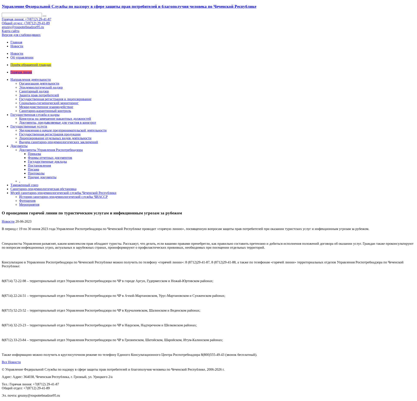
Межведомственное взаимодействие (46, 107)
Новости (16, 46)
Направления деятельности (30, 79)
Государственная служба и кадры (35, 115)
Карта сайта (10, 31)
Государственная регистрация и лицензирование (55, 99)
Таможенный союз (24, 185)
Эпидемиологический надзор (41, 87)
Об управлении (21, 57)
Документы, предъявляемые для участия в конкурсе (57, 122)
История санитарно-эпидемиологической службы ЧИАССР (63, 197)
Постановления (39, 165)
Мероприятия (29, 204)
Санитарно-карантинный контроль (45, 111)
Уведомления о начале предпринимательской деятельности (63, 130)
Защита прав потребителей (39, 95)
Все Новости (11, 362)
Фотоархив (27, 200)
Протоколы (36, 173)
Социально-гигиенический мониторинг (49, 103)
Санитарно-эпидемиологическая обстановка (43, 189)
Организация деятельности (39, 83)
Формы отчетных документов (50, 157)
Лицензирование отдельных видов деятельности (55, 138)
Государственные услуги (28, 126)
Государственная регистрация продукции (50, 134)
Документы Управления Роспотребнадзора (51, 150)
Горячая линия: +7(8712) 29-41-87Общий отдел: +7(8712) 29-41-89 (26, 21)
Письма (33, 169)
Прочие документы (42, 177)
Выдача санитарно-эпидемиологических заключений (58, 142)
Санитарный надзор (34, 91)
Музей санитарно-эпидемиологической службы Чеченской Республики (63, 193)
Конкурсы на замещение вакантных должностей (55, 118)
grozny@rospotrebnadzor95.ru (23, 27)
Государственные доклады (47, 161)
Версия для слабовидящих (21, 35)
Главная (16, 42)
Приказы (34, 154)
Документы (19, 146)
